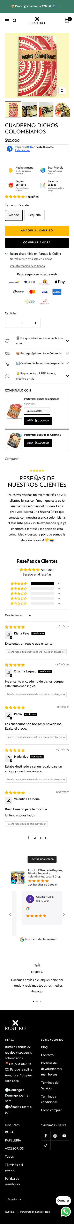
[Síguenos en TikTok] (45, 1145)
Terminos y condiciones (49, 1099)
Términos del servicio (14, 1167)
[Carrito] (67, 21)
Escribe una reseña (42, 859)
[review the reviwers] (20, 909)
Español (12, 1199)
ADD (38, 420)
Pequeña (34, 215)
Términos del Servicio (50, 1085)
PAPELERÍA (13, 1140)
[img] (15, 627)
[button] (15, 197)
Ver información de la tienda (27, 266)
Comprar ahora (37, 242)
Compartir (11, 459)
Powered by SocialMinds (35, 1212)
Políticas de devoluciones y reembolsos (51, 1068)
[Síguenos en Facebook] (45, 1135)
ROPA (9, 1132)
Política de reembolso (12, 1181)
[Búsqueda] (14, 20)
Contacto (47, 1055)
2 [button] (35, 837)
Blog (44, 1047)
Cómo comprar (51, 1110)
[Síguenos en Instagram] (55, 1135)
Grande (14, 215)
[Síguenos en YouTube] (64, 1135)
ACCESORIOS (14, 1148)
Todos (9, 1156)
